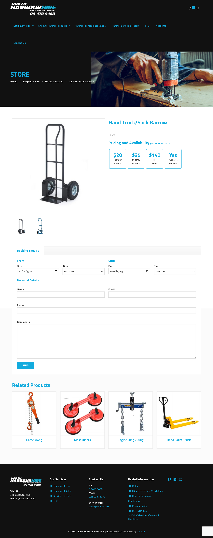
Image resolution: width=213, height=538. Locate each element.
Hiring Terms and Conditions (147, 490)
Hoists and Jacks (54, 81)
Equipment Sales (62, 490)
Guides (136, 485)
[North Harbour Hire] (33, 8)
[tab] (28, 250)
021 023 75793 (97, 496)
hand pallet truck (179, 439)
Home (13, 81)
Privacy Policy (139, 505)
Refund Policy (139, 510)
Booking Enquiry (28, 250)
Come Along (34, 439)
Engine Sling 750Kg (130, 439)
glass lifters (82, 439)
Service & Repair (62, 495)
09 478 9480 (95, 489)
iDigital (141, 531)
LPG (55, 500)
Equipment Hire (31, 81)
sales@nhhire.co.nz (99, 506)
